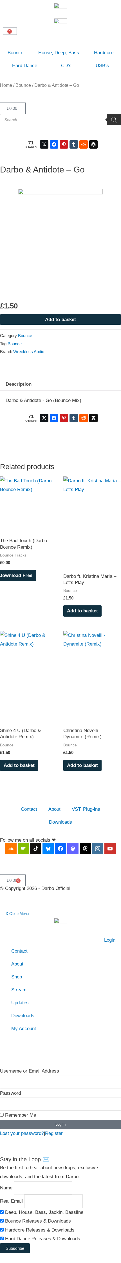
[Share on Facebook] (54, 144)
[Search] (114, 119)
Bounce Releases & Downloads (37, 1221)
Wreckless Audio (28, 351)
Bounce (15, 52)
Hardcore (103, 52)
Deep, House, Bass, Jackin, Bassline (43, 1212)
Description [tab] (19, 384)
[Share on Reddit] (83, 144)
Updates (20, 1002)
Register (54, 1133)
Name (6, 1187)
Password (10, 1093)
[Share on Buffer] (93, 144)
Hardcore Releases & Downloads (39, 1230)
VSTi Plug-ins (86, 809)
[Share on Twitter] (44, 144)
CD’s (66, 65)
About (54, 809)
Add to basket (60, 319)
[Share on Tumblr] (74, 144)
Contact (29, 809)
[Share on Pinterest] (64, 144)
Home (6, 85)
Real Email (11, 1201)
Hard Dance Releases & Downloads (42, 1238)
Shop (16, 977)
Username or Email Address (29, 1071)
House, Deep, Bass (58, 52)
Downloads (60, 822)
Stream (18, 989)
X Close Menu (17, 914)
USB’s (102, 65)
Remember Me (20, 1115)
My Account (23, 1028)
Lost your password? (22, 1133)
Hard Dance (24, 65)
